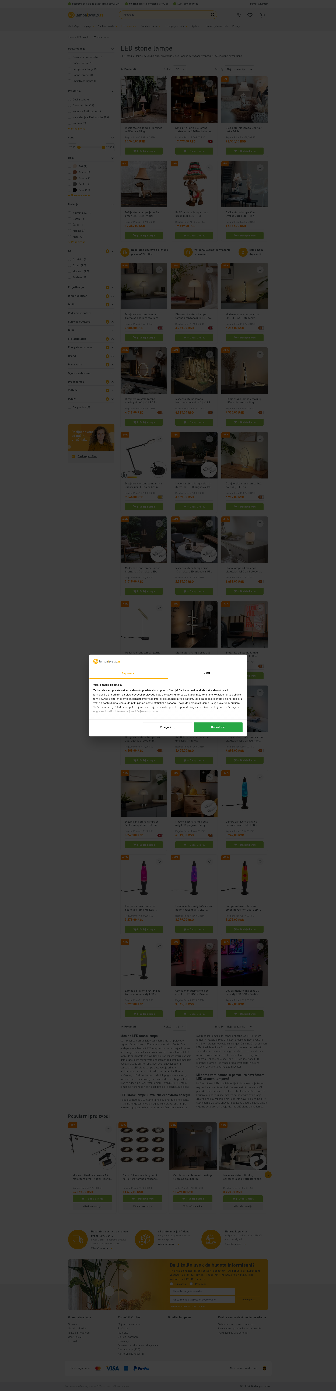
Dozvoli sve (218, 727)
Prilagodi (165, 727)
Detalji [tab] (207, 672)
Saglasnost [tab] (129, 673)
